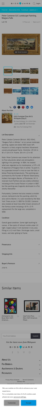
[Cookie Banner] (21, 396)
